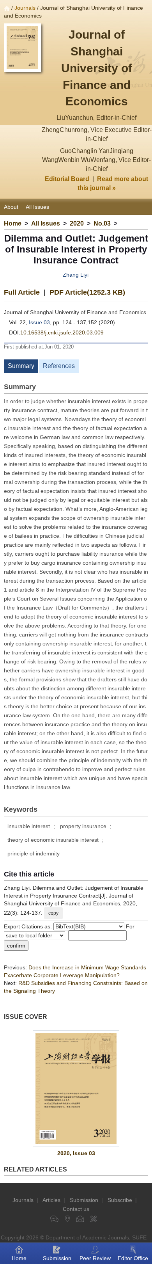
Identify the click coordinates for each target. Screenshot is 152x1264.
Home (12, 223)
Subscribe (120, 1200)
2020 (77, 223)
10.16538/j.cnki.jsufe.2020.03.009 (62, 332)
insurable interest (28, 826)
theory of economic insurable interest (53, 840)
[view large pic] (76, 1088)
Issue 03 (39, 322)
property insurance (83, 826)
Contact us (76, 1209)
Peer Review (95, 1258)
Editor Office (133, 1258)
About (11, 207)
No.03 (102, 223)
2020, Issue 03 (76, 1153)
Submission (84, 1200)
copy (53, 913)
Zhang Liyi (75, 275)
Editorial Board (67, 179)
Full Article (22, 292)
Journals (24, 8)
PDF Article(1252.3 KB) (87, 292)
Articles (51, 1200)
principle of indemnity (33, 853)
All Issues (37, 207)
